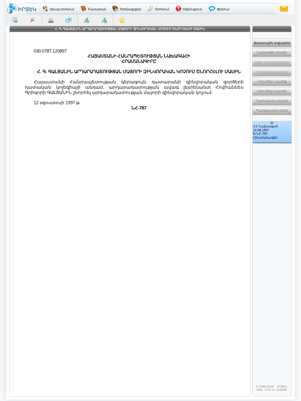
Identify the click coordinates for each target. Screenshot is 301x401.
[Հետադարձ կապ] (284, 8)
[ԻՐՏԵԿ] (21, 8)
